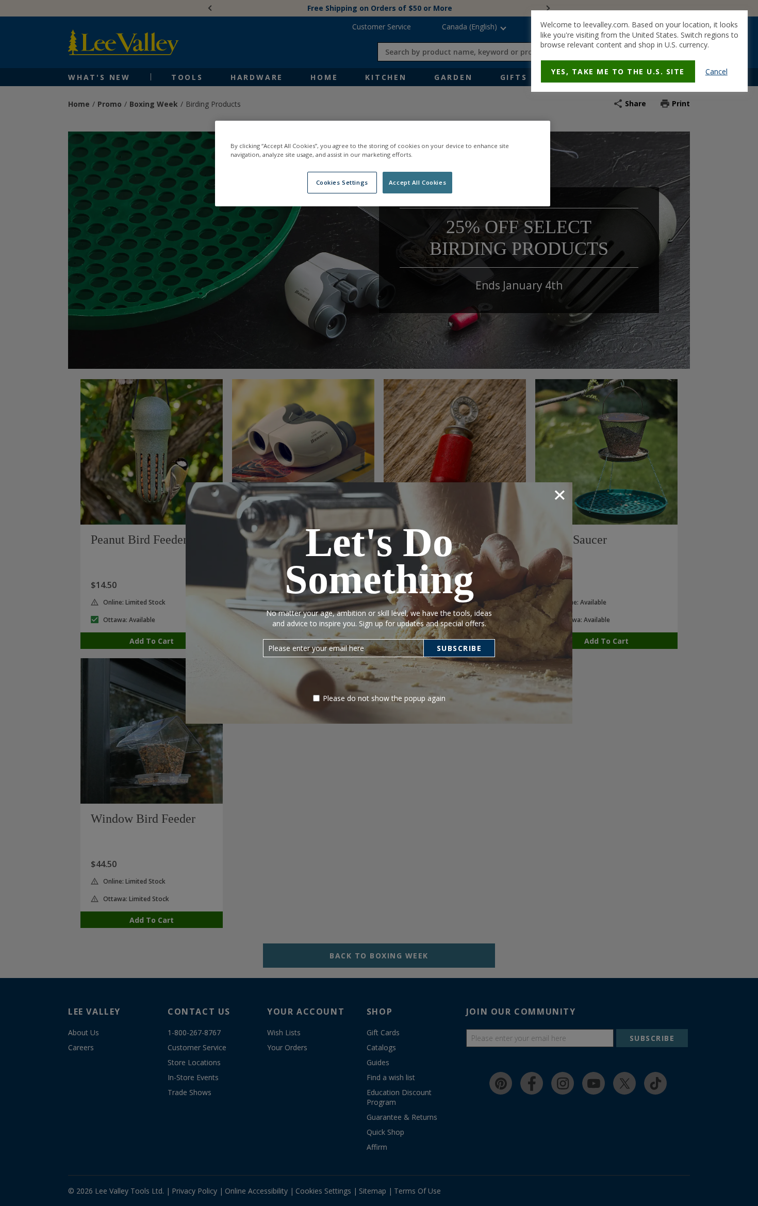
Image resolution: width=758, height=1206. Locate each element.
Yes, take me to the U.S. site (618, 71)
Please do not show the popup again (384, 698)
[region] (382, 163)
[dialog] (639, 51)
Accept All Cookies (417, 182)
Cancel (716, 71)
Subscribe (459, 648)
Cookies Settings (342, 182)
